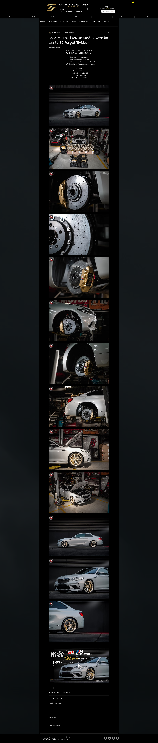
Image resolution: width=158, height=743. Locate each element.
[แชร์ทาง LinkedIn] (57, 698)
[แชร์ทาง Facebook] (49, 698)
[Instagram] (113, 738)
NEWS (74, 21)
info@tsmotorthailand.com (49, 738)
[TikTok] (117, 738)
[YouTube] (109, 738)
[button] (108, 11)
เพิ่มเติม (105, 21)
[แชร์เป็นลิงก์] (61, 698)
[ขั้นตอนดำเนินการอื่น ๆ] (108, 33)
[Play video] (79, 665)
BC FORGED (52, 692)
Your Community (64, 21)
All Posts (42, 21)
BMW (51, 688)
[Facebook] (105, 738)
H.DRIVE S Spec (96, 21)
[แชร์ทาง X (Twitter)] (53, 698)
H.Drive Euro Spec (84, 21)
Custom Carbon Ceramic (63, 692)
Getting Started (52, 21)
